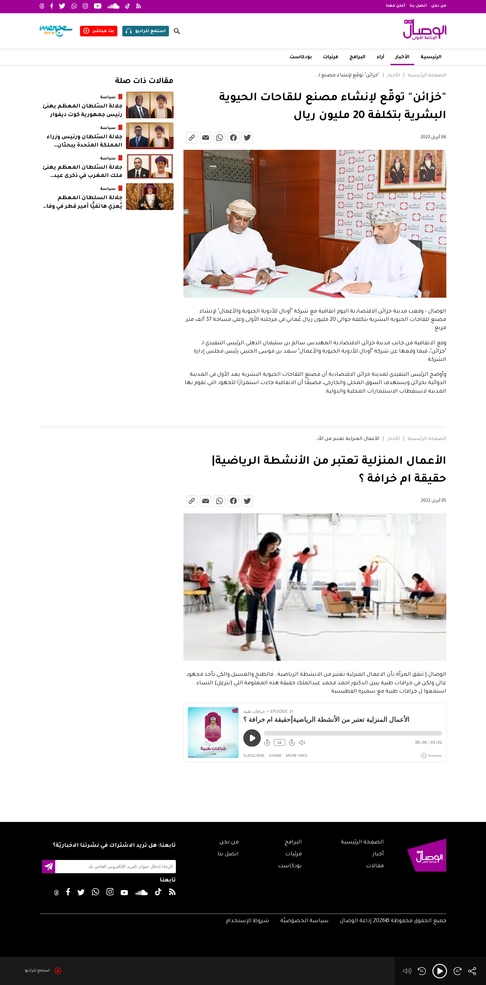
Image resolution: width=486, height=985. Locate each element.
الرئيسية (431, 57)
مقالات (375, 866)
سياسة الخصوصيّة (304, 921)
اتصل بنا (418, 6)
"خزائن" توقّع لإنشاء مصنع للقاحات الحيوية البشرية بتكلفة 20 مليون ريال (346, 75)
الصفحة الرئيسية (427, 75)
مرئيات (330, 57)
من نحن (438, 6)
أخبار (378, 854)
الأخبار (402, 57)
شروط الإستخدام (247, 921)
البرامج (357, 57)
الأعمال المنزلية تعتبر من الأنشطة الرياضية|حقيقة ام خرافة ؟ (346, 439)
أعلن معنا (395, 6)
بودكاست (301, 57)
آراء (380, 57)
